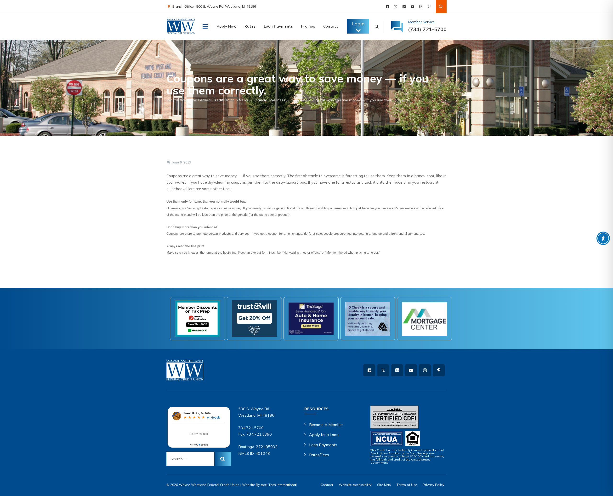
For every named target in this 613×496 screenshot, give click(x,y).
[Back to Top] (602, 488)
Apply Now (227, 26)
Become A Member (326, 424)
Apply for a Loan (324, 434)
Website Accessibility (355, 485)
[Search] (441, 6)
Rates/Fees (319, 454)
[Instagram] (421, 6)
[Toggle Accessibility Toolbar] (603, 238)
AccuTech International (279, 485)
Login (358, 24)
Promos (308, 26)
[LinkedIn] (404, 6)
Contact (330, 26)
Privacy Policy (433, 485)
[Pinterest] (429, 6)
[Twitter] (396, 6)
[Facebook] (387, 6)
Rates (250, 26)
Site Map (384, 485)
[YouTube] (412, 6)
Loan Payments (278, 26)
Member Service (421, 22)
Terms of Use (407, 485)
